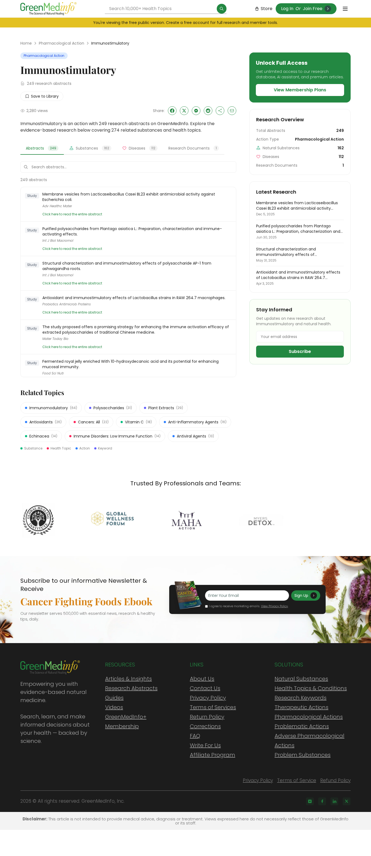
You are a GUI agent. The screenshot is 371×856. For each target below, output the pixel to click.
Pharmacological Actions (309, 717)
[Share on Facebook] (172, 110)
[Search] (222, 9)
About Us (202, 679)
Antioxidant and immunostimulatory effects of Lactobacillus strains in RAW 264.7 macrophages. (133, 297)
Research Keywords (300, 698)
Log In (287, 8)
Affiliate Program (212, 755)
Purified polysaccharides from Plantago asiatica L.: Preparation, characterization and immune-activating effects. (132, 231)
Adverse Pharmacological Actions (309, 740)
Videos (114, 707)
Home (26, 43)
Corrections (205, 726)
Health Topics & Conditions (311, 688)
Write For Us (205, 745)
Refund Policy (335, 780)
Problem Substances (303, 755)
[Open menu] (345, 8)
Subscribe (300, 351)
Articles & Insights (128, 679)
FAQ (195, 736)
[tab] (42, 148)
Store (266, 8)
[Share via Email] (232, 110)
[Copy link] (220, 110)
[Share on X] (184, 110)
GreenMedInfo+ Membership (125, 721)
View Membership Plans (300, 90)
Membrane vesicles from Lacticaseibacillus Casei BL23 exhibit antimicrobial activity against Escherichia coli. (128, 196)
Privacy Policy (208, 698)
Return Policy (207, 717)
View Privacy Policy (274, 606)
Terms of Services (213, 707)
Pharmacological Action (61, 43)
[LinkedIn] (334, 801)
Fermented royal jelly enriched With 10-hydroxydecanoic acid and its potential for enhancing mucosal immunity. (130, 364)
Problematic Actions (302, 726)
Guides (114, 698)
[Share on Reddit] (208, 110)
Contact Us (205, 688)
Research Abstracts (131, 688)
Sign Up (301, 595)
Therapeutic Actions (301, 707)
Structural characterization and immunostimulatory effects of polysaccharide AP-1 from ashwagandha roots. (126, 265)
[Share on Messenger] (196, 110)
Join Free (312, 8)
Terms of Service (296, 780)
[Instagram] (310, 801)
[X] (346, 801)
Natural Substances (301, 679)
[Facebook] (322, 801)
